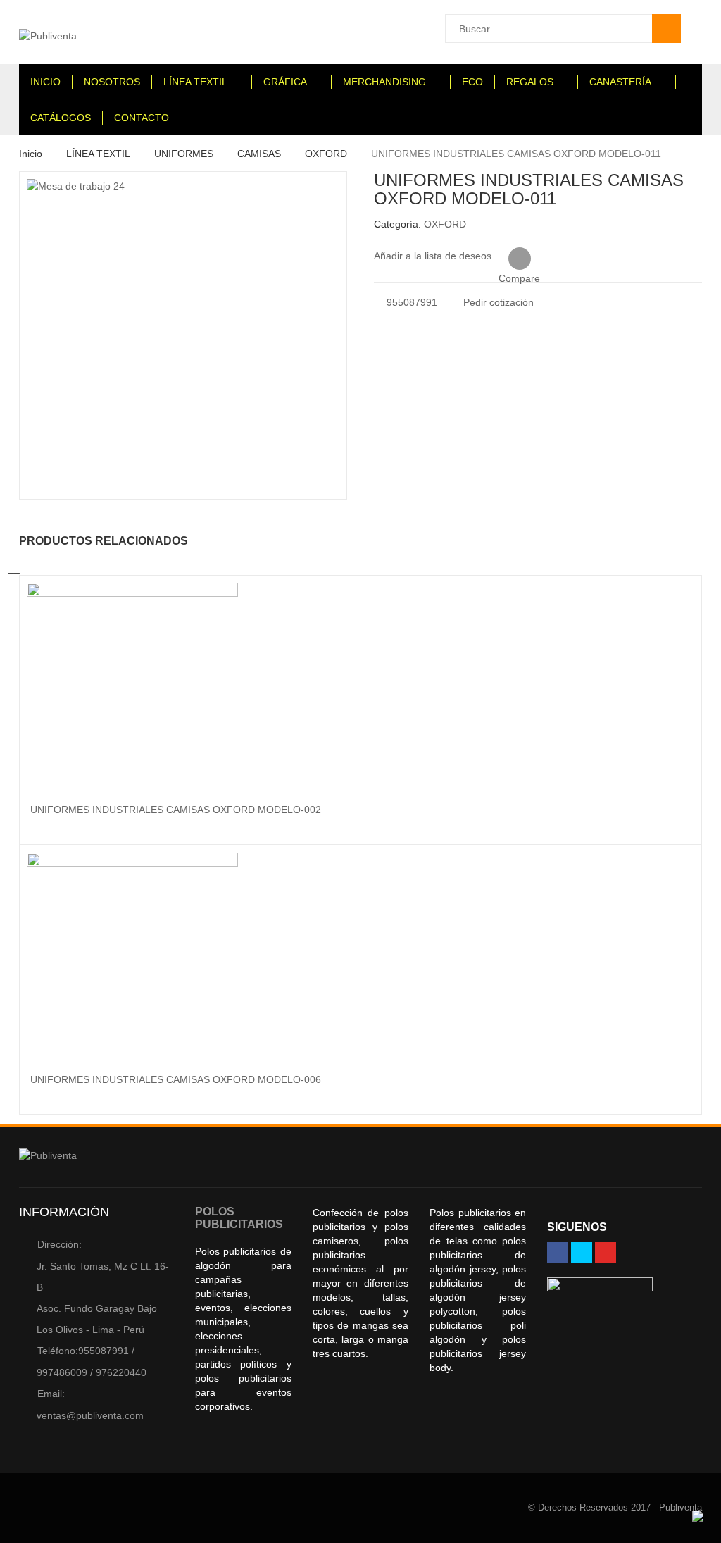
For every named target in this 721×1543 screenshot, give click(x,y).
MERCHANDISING (384, 81)
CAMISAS (259, 153)
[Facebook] (558, 1252)
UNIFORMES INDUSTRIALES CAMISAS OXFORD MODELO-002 (175, 809)
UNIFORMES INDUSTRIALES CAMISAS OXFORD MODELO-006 (175, 1079)
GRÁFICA (285, 81)
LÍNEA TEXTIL (195, 81)
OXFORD (326, 153)
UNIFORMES (183, 153)
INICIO (45, 81)
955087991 (410, 302)
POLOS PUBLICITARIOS (239, 1218)
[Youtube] (605, 1252)
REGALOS (529, 81)
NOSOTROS (112, 81)
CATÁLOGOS (60, 117)
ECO (472, 81)
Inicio (30, 153)
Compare (519, 259)
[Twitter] (582, 1252)
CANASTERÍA (620, 81)
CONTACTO (141, 117)
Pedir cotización (497, 302)
